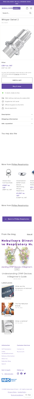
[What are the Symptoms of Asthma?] (8, 291)
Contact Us (20, 349)
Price (3, 62)
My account (20, 351)
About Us (4, 358)
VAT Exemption (6, 349)
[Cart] (27, 8)
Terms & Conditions (17, 395)
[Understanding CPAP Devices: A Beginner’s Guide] (17, 253)
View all (29, 234)
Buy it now (17, 86)
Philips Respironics (20, 164)
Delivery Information (8, 356)
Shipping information (10, 119)
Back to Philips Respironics (18, 219)
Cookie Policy (22, 392)
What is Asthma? (21, 321)
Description (6, 114)
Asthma (7, 298)
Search (4, 364)
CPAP (17, 269)
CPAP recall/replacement (7, 352)
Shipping (16, 74)
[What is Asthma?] (8, 326)
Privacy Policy (12, 392)
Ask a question (7, 123)
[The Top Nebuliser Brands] (8, 309)
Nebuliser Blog (6, 361)
